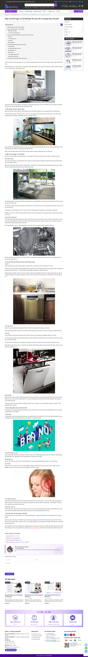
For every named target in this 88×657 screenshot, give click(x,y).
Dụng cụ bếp (42, 7)
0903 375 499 (13, 645)
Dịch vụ (44, 11)
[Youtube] (71, 635)
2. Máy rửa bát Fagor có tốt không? (15, 29)
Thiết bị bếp (35, 7)
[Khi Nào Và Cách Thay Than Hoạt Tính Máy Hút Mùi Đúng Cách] (68, 61)
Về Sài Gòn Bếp (28, 11)
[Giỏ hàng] (82, 6)
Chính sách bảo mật (36, 634)
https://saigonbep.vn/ (35, 527)
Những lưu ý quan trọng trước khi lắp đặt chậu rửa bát (77, 42)
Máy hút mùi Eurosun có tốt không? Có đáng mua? (14, 595)
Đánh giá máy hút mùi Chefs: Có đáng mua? (53, 595)
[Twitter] (68, 635)
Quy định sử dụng (36, 639)
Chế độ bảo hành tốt (13, 56)
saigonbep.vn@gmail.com (15, 540)
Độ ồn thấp (11, 52)
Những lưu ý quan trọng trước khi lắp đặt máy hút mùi (77, 54)
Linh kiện (10, 40)
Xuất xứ (10, 36)
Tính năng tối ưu (12, 38)
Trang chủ (21, 11)
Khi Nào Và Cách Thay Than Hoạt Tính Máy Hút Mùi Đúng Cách (77, 60)
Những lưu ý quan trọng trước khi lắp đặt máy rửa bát (77, 48)
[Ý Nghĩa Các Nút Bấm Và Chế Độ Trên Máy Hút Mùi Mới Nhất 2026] (68, 67)
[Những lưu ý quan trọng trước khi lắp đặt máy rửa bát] (68, 49)
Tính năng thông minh (13, 54)
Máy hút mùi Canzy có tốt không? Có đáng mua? (34, 595)
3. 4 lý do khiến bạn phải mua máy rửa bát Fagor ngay (20, 34)
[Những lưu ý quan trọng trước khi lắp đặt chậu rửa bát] (68, 43)
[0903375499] (86, 648)
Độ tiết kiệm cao (12, 50)
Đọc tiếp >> (7, 603)
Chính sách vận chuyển (37, 635)
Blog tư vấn (51, 11)
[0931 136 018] (76, 2)
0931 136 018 (49, 638)
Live (71, 11)
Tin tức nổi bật (69, 38)
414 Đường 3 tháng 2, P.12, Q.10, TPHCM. (19, 542)
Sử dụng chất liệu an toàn (14, 48)
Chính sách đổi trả (36, 637)
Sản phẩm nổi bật (37, 11)
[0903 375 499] (61, 2)
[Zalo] (86, 645)
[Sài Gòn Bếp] (11, 6)
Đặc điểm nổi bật (12, 30)
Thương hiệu (11, 46)
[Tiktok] (74, 635)
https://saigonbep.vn (15, 538)
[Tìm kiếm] (55, 5)
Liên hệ (58, 11)
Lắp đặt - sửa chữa (50, 7)
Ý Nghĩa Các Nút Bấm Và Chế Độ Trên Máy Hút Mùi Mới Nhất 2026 (77, 66)
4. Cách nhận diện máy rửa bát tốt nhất (16, 44)
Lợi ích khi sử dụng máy (14, 32)
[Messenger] (86, 651)
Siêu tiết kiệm (11, 42)
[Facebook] (65, 635)
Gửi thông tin (9, 573)
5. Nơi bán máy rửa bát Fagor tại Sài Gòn (17, 58)
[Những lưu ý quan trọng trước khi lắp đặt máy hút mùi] (68, 55)
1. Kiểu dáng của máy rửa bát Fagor (15, 27)
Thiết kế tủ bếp (28, 7)
